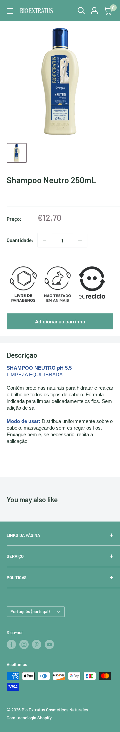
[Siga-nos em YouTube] (49, 644)
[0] (108, 11)
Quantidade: (20, 240)
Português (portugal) (30, 611)
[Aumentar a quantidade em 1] (80, 240)
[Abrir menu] (10, 11)
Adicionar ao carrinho (60, 321)
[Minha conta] (94, 10)
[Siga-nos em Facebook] (11, 644)
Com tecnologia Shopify (29, 717)
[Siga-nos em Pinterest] (36, 644)
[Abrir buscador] (81, 10)
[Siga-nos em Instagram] (24, 644)
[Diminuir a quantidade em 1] (45, 240)
